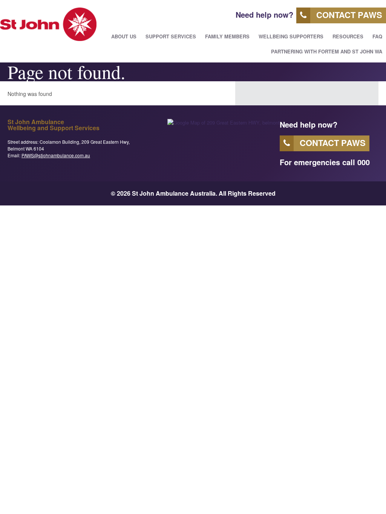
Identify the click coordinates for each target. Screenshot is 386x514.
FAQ (377, 36)
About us (123, 36)
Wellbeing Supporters (291, 36)
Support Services (171, 36)
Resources (347, 36)
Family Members (227, 36)
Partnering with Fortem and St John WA (326, 51)
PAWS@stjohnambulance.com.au (55, 155)
